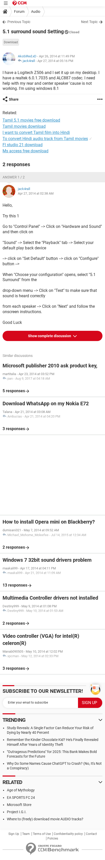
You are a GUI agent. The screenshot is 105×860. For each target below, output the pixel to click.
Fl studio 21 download (23, 144)
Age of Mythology (21, 790)
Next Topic (89, 22)
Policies (52, 838)
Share (14, 99)
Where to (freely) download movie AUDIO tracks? (45, 819)
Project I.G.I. (17, 812)
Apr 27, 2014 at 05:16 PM (55, 61)
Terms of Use (42, 834)
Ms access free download (25, 150)
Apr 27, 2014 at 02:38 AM (36, 193)
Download (11, 42)
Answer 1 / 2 (14, 177)
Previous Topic (18, 22)
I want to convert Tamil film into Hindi (36, 132)
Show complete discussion (50, 336)
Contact (91, 834)
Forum (19, 11)
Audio (35, 11)
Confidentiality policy (68, 834)
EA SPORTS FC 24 (21, 797)
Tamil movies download (24, 126)
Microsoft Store (19, 805)
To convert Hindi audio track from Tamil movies (45, 138)
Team (26, 834)
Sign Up (13, 834)
